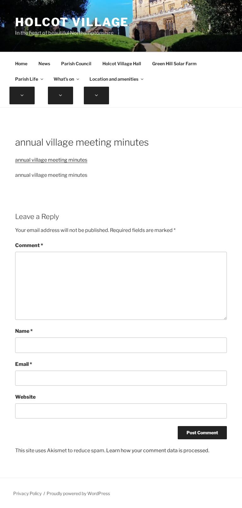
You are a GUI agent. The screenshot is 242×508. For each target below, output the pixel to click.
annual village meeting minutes (51, 160)
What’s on (64, 79)
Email (23, 364)
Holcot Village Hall (121, 63)
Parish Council (76, 63)
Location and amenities (113, 79)
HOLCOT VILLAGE (72, 22)
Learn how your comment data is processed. (157, 450)
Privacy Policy (27, 493)
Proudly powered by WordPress (78, 493)
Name (24, 331)
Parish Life (26, 79)
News (44, 63)
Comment (29, 245)
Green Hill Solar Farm (174, 63)
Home (21, 63)
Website (25, 397)
